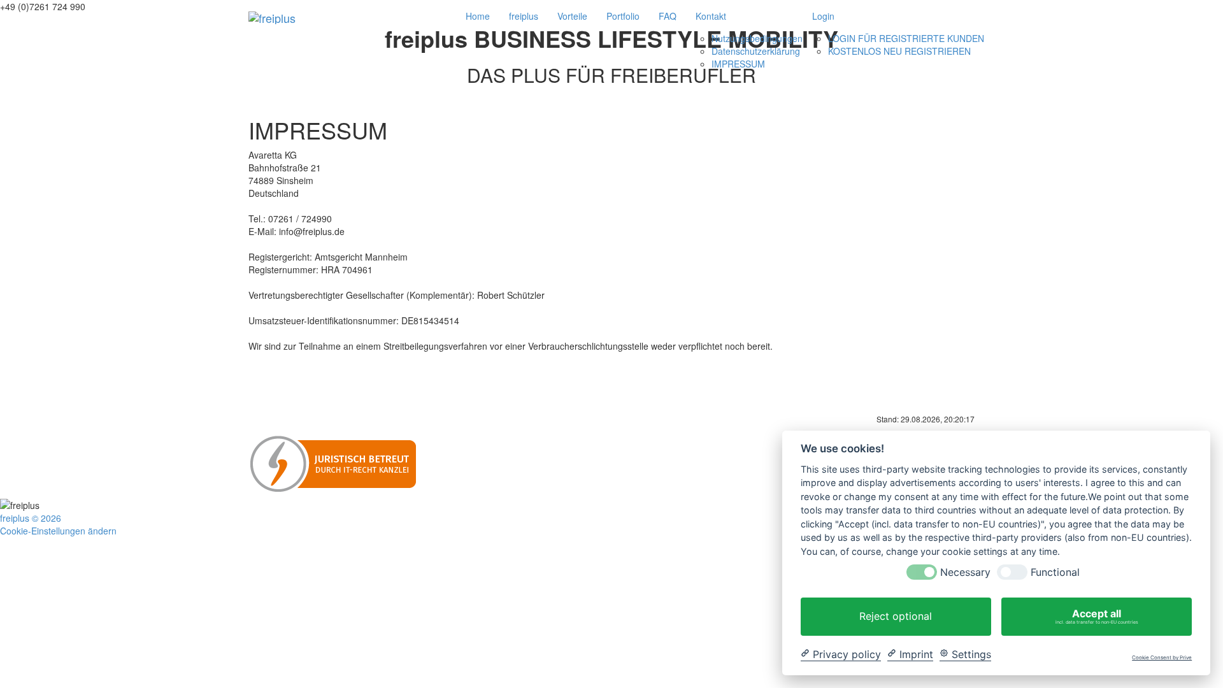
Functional (1055, 572)
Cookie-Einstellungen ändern (58, 530)
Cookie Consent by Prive (1162, 658)
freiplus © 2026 (30, 518)
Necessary (965, 572)
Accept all (1096, 616)
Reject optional (895, 616)
